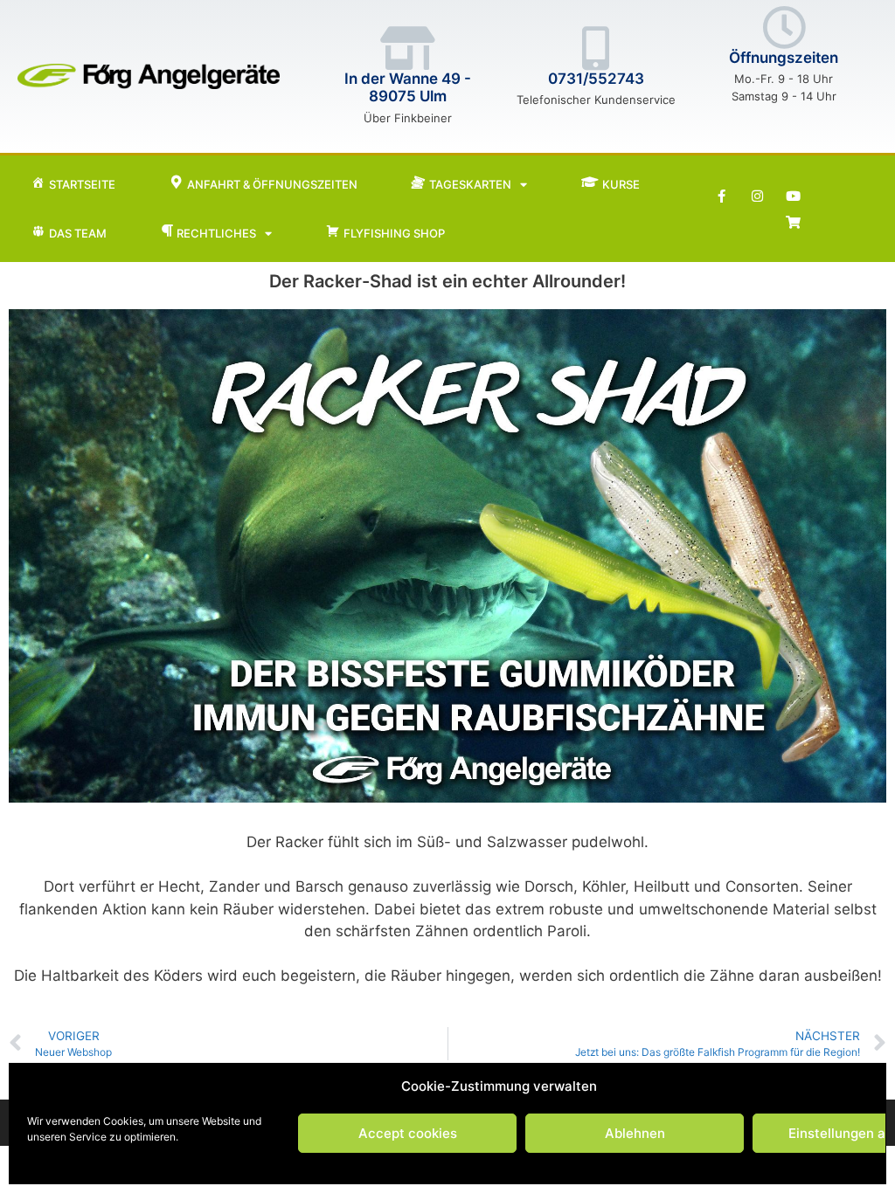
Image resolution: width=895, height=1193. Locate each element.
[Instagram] (757, 196)
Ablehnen (635, 1133)
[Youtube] (793, 196)
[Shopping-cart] (793, 222)
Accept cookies (407, 1133)
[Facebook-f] (721, 196)
